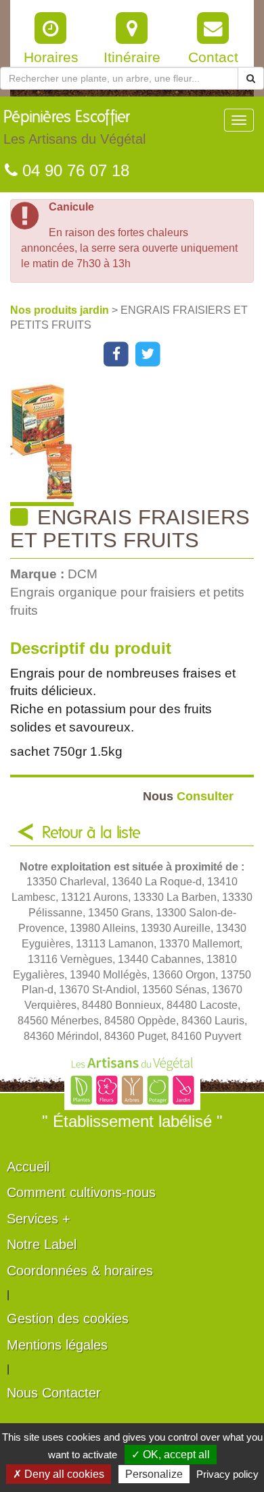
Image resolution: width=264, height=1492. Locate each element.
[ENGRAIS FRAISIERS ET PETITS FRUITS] (137, 444)
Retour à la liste (91, 833)
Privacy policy (227, 1474)
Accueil (28, 1166)
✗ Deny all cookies (58, 1474)
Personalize (154, 1474)
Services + (38, 1218)
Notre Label (41, 1244)
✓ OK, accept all (170, 1454)
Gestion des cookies (68, 1318)
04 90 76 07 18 (73, 170)
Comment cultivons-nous (81, 1192)
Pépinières (74, 127)
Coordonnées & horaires (80, 1270)
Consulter (188, 796)
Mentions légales (57, 1344)
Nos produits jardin (61, 310)
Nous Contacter (54, 1392)
